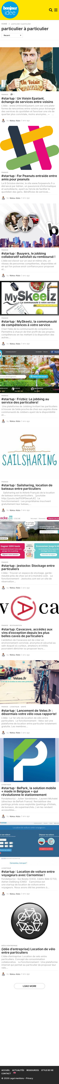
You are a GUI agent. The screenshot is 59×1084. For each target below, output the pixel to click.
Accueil (5, 1070)
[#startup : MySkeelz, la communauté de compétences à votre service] (29, 298)
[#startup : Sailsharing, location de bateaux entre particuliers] (29, 453)
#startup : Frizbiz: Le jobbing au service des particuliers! (25, 400)
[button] (51, 10)
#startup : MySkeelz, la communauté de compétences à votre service (29, 323)
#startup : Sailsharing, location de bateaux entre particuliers (26, 486)
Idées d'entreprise (9, 945)
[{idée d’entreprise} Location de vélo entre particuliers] (29, 921)
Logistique (14, 707)
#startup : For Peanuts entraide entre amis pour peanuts (29, 177)
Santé (23, 707)
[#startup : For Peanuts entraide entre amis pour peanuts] (29, 148)
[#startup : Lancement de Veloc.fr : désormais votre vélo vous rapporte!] (29, 682)
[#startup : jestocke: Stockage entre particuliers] (29, 538)
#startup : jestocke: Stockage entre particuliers (28, 567)
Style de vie (47, 1070)
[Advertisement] (29, 1029)
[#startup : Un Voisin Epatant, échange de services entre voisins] (29, 69)
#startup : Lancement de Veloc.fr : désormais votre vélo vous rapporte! (29, 712)
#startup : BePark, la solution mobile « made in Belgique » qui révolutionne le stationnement (28, 791)
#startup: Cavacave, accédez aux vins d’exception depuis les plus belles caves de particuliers (26, 632)
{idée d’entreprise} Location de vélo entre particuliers (28, 950)
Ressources (32, 1070)
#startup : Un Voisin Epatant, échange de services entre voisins (27, 100)
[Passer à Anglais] (14, 1073)
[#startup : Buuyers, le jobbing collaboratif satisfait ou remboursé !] (29, 225)
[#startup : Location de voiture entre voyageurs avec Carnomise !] (29, 844)
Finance (4, 94)
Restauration (16, 625)
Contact (6, 1073)
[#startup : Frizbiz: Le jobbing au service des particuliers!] (29, 371)
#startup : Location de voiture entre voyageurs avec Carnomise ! (28, 873)
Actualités (18, 1070)
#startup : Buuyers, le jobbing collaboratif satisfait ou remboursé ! (28, 255)
